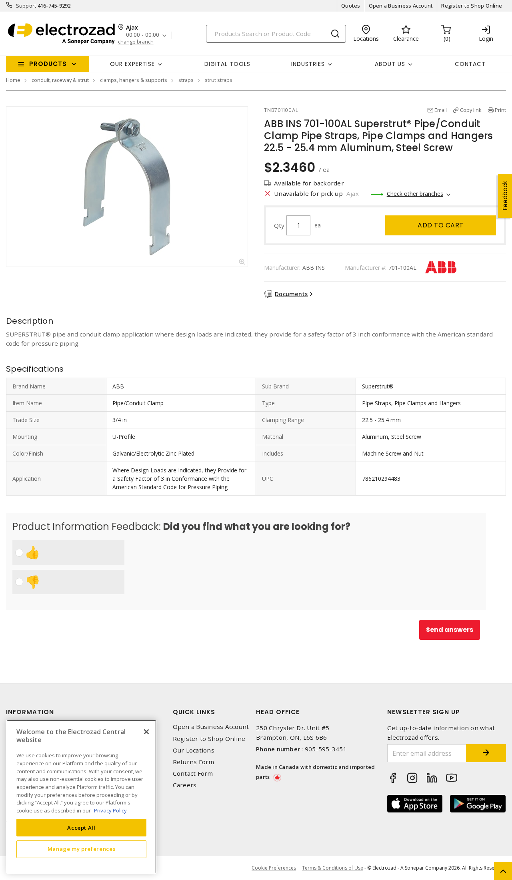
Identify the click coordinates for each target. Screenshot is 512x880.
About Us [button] (390, 64)
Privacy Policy (110, 810)
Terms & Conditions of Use (332, 867)
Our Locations (193, 750)
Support (26, 5)
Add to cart (441, 225)
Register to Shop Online (471, 5)
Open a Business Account (401, 5)
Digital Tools (227, 64)
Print (500, 109)
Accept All (81, 827)
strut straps (218, 80)
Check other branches (415, 193)
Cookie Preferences (274, 868)
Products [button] (48, 64)
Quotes (350, 5)
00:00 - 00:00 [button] (142, 35)
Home (13, 80)
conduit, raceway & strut (60, 80)
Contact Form (193, 773)
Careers (185, 785)
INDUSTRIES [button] (308, 64)
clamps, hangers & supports (133, 80)
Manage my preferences (82, 848)
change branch (136, 42)
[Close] (146, 732)
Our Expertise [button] (132, 64)
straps (186, 80)
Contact (470, 64)
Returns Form (193, 762)
